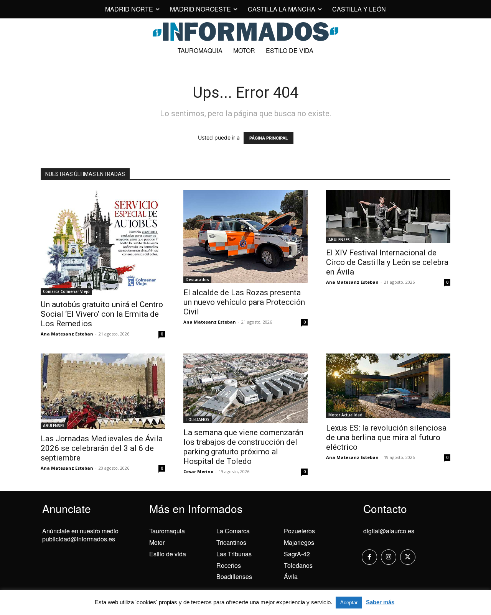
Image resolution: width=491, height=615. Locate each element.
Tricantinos (231, 542)
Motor (157, 542)
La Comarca (233, 530)
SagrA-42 (297, 553)
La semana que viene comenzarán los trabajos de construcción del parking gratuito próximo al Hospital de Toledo (243, 447)
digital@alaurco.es (388, 530)
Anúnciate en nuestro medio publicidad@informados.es (80, 534)
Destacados (197, 279)
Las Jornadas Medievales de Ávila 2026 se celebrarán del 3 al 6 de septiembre (102, 448)
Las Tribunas (234, 553)
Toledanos (298, 565)
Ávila (291, 576)
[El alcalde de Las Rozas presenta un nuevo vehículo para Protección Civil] (245, 236)
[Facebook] (369, 557)
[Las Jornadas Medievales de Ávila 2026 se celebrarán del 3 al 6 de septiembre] (103, 391)
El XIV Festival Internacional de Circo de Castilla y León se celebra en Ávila (387, 262)
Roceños (228, 565)
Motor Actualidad (345, 415)
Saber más (380, 602)
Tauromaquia (167, 530)
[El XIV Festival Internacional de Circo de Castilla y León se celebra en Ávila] (388, 216)
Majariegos (299, 542)
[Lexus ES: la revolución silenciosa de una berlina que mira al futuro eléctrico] (388, 386)
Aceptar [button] (349, 602)
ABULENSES (339, 239)
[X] (407, 557)
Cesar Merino (198, 471)
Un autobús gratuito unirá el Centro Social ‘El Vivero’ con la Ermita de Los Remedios (102, 314)
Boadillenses (234, 576)
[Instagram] (388, 557)
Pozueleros (299, 530)
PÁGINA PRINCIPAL (268, 138)
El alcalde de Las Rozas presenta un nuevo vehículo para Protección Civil (244, 302)
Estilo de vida (167, 553)
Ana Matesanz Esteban (67, 334)
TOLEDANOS (197, 419)
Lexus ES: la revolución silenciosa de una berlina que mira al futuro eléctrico (386, 437)
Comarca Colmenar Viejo (66, 291)
